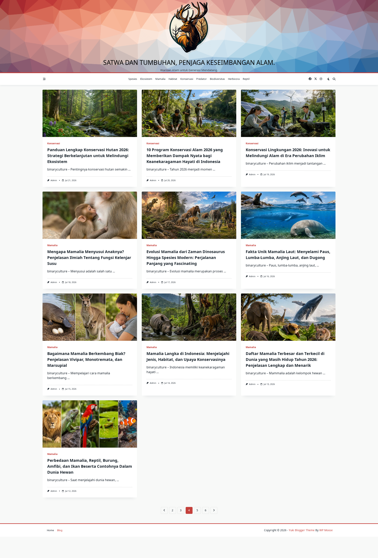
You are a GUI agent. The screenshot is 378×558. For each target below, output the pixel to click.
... (129, 169)
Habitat (173, 79)
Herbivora (234, 79)
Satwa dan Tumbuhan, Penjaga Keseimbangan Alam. (189, 62)
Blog (59, 530)
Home (50, 530)
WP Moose (326, 530)
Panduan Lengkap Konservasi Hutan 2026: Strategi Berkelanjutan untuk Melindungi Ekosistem (88, 155)
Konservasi (186, 79)
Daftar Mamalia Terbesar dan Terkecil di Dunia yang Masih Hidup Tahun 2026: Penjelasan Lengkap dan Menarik (285, 359)
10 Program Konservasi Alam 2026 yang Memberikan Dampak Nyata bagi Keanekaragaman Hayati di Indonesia (184, 155)
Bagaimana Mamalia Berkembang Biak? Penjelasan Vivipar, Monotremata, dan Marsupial (86, 359)
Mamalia (160, 79)
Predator (201, 79)
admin (54, 180)
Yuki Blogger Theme (302, 530)
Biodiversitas (217, 79)
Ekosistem (146, 79)
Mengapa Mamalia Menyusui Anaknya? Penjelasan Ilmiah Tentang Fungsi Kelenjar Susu (89, 257)
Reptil (246, 79)
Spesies (132, 79)
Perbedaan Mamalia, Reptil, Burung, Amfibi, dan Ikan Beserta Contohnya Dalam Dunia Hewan (89, 466)
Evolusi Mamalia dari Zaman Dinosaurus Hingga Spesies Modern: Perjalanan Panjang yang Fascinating (185, 257)
